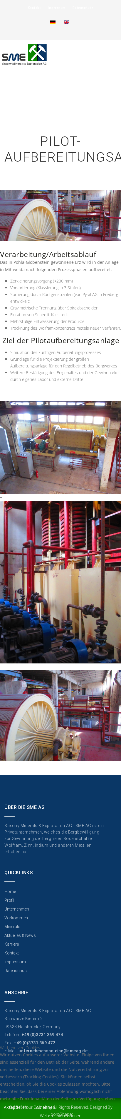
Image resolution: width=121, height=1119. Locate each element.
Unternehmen (16, 909)
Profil (9, 900)
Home (10, 891)
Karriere (11, 944)
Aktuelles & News (20, 935)
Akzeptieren (15, 1107)
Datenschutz (83, 8)
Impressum (56, 8)
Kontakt (34, 8)
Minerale (12, 926)
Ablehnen (45, 1107)
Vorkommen (16, 918)
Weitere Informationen (60, 1115)
